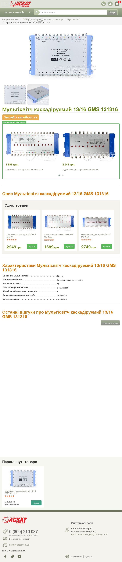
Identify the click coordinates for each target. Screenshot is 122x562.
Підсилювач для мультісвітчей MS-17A (95, 235)
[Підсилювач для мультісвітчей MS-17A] (96, 222)
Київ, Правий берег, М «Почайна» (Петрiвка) (83, 530)
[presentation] (5, 230)
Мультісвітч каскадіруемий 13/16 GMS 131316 (20, 492)
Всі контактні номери (19, 538)
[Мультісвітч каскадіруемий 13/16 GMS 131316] (61, 58)
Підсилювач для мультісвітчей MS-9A (80, 169)
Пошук (112, 12)
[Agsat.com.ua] (20, 4)
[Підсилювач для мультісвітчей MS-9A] (22, 222)
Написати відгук (110, 322)
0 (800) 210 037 (23, 531)
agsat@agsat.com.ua (19, 544)
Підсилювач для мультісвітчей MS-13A (24, 169)
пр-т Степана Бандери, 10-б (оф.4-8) (89, 534)
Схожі (36, 502)
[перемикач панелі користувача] (110, 4)
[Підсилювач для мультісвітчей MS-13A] (59, 222)
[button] (59, 175)
